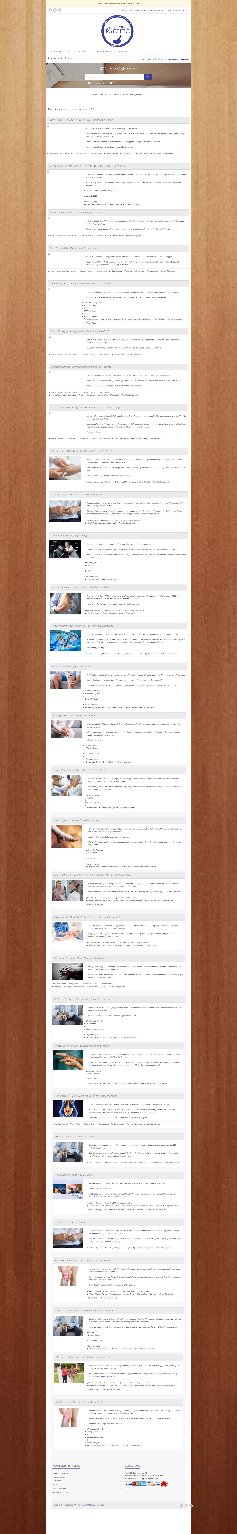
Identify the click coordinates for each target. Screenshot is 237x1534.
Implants (125, 1445)
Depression (91, 395)
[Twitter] (191, 1505)
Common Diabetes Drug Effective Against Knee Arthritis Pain (80, 283)
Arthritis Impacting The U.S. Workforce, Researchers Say (78, 212)
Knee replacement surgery (99, 1145)
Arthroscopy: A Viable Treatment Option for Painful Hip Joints (85, 1095)
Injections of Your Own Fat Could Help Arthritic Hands (82, 1045)
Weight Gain (107, 945)
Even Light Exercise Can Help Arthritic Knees (74, 715)
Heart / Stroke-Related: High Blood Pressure (131, 1206)
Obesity (103, 986)
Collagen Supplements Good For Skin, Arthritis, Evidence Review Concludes (87, 165)
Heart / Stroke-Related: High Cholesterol (163, 1206)
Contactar (122, 51)
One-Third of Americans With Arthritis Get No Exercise (83, 1357)
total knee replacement (151, 933)
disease (96, 1238)
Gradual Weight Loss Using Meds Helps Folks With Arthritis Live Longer (86, 407)
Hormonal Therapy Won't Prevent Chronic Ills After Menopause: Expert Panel (93, 874)
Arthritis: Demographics (144, 1248)
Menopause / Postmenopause (162, 900)
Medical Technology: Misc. (97, 1209)
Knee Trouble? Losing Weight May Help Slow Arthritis (80, 958)
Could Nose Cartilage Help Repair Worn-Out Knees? (82, 1401)
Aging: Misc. (113, 1037)
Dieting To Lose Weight (63, 986)
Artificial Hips (137, 1124)
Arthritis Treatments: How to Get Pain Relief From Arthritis (81, 587)
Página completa (96, 153)
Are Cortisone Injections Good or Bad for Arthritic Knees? (84, 1310)
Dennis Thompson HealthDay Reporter (100, 190)
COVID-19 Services (103, 51)
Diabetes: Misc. (93, 319)
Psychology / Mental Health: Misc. (64, 395)
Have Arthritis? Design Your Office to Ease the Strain (79, 770)
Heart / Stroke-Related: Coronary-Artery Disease (131, 900)
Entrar (185, 10)
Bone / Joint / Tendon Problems (144, 153)
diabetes (98, 292)
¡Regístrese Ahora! (173, 10)
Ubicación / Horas (156, 10)
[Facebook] (181, 1505)
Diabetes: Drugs (120, 319)
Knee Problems (152, 271)
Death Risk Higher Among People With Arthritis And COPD (80, 331)
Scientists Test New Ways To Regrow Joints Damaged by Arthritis (81, 119)
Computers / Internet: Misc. (156, 1209)
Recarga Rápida (141, 10)
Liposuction (163, 1083)
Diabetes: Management (135, 1209)
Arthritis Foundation (130, 598)
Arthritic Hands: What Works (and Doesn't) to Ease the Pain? (81, 450)
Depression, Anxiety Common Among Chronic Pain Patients (81, 366)
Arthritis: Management (166, 153)
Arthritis (89, 221)
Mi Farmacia (56, 51)
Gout (108, 707)
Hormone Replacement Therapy (100, 900)
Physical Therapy (101, 1294)
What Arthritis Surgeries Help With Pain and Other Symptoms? (83, 625)
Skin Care (90, 204)
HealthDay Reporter (93, 302)
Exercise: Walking (108, 1389)
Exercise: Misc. (93, 579)
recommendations (104, 891)
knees (103, 256)
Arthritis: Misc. (125, 153)
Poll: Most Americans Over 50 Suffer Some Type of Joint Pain (84, 998)
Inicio (142, 59)
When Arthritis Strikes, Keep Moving (69, 535)
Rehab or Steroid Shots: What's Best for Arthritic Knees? (83, 1260)
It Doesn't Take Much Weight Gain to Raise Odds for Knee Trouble (87, 916)
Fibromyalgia (114, 395)
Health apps (93, 1194)
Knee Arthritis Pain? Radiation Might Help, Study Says (76, 248)
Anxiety (81, 395)
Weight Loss (124, 438)
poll (99, 1015)
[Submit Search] (148, 77)
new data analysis (108, 1376)
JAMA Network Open (174, 380)
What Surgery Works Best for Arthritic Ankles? (76, 820)
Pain (116, 438)
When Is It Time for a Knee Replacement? (76, 1136)
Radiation (128, 271)
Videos (116, 83)
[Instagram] (186, 1505)
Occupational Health (127, 807)
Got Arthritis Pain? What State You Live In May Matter (78, 494)
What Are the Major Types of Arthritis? (71, 666)
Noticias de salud (98, 83)
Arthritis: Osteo (112, 153)
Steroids (153, 1294)
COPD (114, 339)
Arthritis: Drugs (133, 204)
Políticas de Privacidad (61, 1492)
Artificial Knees (94, 945)
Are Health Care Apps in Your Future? (74, 1174)
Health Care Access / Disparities (99, 523)
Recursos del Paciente (78, 51)
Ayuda (131, 10)
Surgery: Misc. (153, 654)
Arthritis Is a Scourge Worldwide (71, 1222)
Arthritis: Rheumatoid (126, 613)
